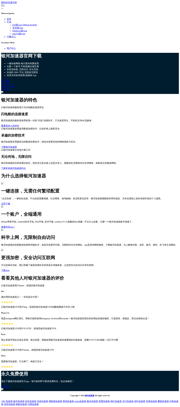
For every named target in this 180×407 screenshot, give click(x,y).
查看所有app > (8, 227)
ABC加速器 (7, 401)
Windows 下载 (8, 86)
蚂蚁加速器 (21, 404)
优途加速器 (42, 401)
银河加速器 (89, 395)
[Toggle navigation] (2, 8)
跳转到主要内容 (9, 2)
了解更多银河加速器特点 (13, 168)
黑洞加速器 (68, 401)
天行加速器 (127, 401)
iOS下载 (5, 80)
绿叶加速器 (139, 401)
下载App (5, 270)
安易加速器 (151, 401)
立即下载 (5, 204)
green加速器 (80, 401)
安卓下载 (5, 83)
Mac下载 (5, 89)
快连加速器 (30, 401)
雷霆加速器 (104, 401)
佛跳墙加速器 (55, 401)
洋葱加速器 (33, 404)
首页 (9, 19)
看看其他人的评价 (10, 125)
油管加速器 (9, 404)
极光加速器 (92, 401)
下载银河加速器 (9, 147)
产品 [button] (9, 22)
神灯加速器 (116, 401)
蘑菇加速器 (163, 401)
